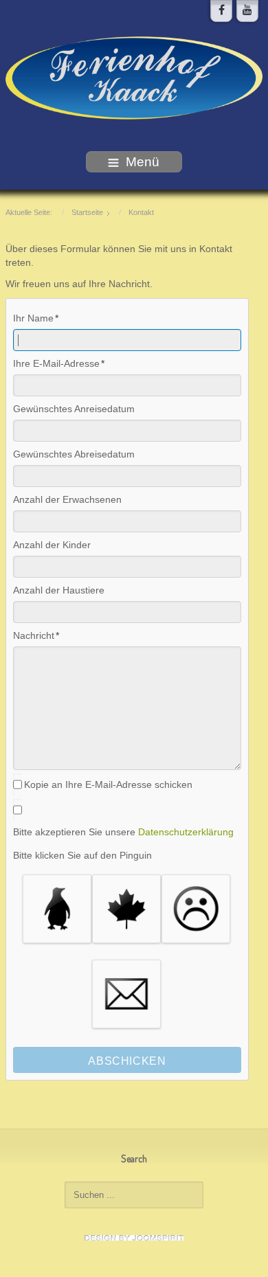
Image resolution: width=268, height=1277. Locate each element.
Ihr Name (33, 318)
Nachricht (33, 635)
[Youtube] (247, 11)
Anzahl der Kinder (52, 544)
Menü (142, 162)
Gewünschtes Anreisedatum (74, 408)
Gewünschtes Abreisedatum (74, 454)
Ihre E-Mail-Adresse (56, 363)
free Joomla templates (134, 1238)
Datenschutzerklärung (186, 831)
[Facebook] (221, 11)
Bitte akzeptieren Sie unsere (123, 831)
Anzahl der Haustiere (58, 590)
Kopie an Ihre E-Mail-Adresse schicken (108, 784)
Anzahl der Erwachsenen (67, 499)
